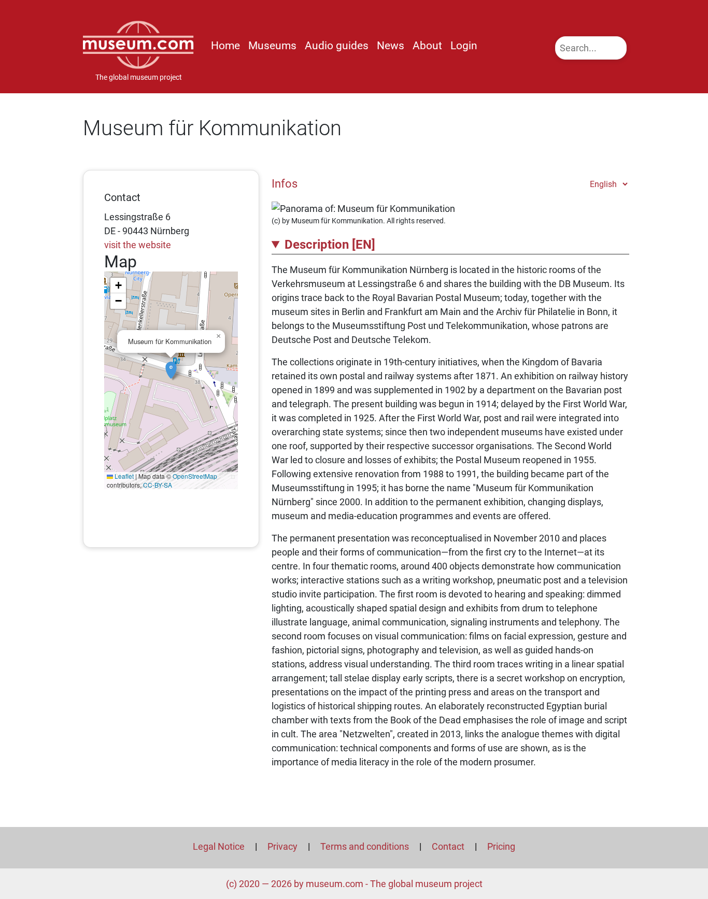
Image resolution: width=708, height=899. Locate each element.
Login (463, 45)
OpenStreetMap (195, 476)
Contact (448, 846)
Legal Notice (219, 846)
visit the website (137, 244)
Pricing (501, 846)
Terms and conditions (364, 846)
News (390, 45)
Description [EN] (330, 244)
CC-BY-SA (157, 484)
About (427, 45)
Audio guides (337, 45)
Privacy (282, 846)
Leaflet (123, 476)
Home (225, 45)
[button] (171, 364)
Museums (272, 45)
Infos (285, 183)
